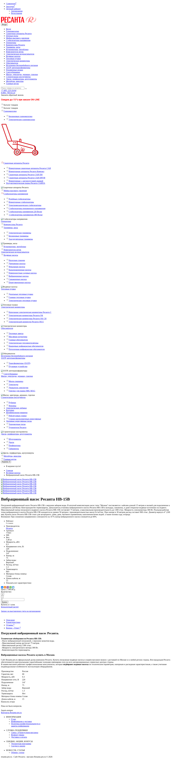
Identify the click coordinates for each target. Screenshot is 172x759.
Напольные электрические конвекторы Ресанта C (30, 312)
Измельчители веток (15, 52)
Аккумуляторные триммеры (21, 239)
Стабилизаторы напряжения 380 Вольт (26, 215)
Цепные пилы (12, 36)
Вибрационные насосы (19, 276)
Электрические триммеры (20, 233)
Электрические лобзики (16, 408)
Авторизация (16, 11)
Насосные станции (17, 260)
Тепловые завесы (16, 333)
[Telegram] (13, 587)
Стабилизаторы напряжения (18, 40)
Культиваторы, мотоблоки (17, 49)
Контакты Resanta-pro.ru (11, 713)
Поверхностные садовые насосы (23, 273)
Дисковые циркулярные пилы (19, 421)
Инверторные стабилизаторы (21, 202)
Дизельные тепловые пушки (21, 294)
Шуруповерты (15, 439)
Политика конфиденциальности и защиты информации (25, 725)
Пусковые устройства (18, 366)
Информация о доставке (21, 721)
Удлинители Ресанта (17, 427)
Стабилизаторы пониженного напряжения (27, 208)
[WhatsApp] (10, 587)
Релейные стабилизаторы (19, 199)
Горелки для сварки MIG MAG (22, 391)
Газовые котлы (12, 83)
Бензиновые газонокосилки (20, 116)
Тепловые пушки (13, 58)
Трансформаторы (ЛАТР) (19, 363)
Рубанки (12, 402)
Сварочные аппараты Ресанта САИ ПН (26, 175)
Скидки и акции (18, 746)
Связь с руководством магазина (24, 732)
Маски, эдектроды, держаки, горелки (22, 74)
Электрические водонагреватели (20, 54)
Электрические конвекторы (18, 61)
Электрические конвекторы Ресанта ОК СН (27, 318)
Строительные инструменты (18, 77)
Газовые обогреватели (18, 340)
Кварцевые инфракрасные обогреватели (26, 346)
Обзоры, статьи (17, 752)
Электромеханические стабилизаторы (25, 205)
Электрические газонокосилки (22, 119)
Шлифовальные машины (16, 412)
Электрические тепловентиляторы (23, 343)
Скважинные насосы (18, 279)
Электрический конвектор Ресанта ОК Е (26, 322)
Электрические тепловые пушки (23, 300)
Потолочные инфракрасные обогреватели (27, 349)
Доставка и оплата (19, 737)
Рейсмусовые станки (18, 416)
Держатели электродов (18, 388)
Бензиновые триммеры (18, 236)
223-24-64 (8, 90)
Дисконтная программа (21, 744)
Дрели (11, 442)
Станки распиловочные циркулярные (25, 419)
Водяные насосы (13, 56)
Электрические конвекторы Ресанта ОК (26, 315)
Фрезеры (12, 406)
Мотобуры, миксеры (15, 81)
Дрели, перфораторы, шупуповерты (21, 79)
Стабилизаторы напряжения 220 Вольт (25, 212)
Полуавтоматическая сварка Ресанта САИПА (25, 183)
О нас (13, 719)
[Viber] (8, 587)
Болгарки (10, 410)
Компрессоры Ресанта (15, 45)
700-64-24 (8, 93)
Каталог (11, 108)
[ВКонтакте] (2, 587)
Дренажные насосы (17, 263)
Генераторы (11, 43)
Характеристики (13, 622)
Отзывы (10, 625)
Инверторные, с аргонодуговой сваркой (26, 181)
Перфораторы (15, 445)
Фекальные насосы (17, 267)
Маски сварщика (16, 381)
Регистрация (16, 13)
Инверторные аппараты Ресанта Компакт (26, 171)
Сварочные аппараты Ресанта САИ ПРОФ (27, 178)
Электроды (13, 384)
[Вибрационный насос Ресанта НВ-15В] (18, 479)
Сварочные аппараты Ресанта (19, 33)
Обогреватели (12, 63)
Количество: (6, 592)
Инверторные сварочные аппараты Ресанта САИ (30, 168)
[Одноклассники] (5, 587)
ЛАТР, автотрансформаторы (18, 68)
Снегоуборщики (13, 72)
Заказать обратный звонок (12, 95)
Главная (9, 470)
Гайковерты (14, 449)
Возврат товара (17, 735)
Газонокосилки (12, 31)
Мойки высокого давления (17, 38)
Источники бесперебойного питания (22, 65)
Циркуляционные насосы (20, 282)
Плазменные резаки (14, 70)
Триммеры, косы (13, 47)
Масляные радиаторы (18, 337)
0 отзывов (9, 523)
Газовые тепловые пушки (20, 297)
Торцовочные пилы (17, 424)
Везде (8, 29)
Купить (4, 602)
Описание (10, 620)
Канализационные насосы (20, 270)
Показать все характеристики (18, 583)
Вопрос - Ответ (13, 628)
